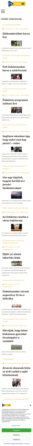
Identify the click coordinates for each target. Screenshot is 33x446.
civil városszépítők (8, 319)
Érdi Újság (5, 359)
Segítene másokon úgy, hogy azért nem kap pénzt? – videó (16, 140)
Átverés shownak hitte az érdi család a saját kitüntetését (16, 371)
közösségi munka (13, 243)
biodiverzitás (6, 25)
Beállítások (16, 439)
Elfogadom (16, 430)
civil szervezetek (7, 166)
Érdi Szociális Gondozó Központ (12, 89)
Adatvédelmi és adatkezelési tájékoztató (13, 443)
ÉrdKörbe (11, 359)
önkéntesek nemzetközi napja (19, 208)
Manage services (16, 425)
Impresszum (27, 443)
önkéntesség (20, 280)
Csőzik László (7, 208)
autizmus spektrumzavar (10, 280)
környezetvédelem (15, 25)
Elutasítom (16, 435)
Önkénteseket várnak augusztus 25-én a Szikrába (16, 295)
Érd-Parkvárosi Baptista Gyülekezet (13, 55)
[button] (30, 405)
